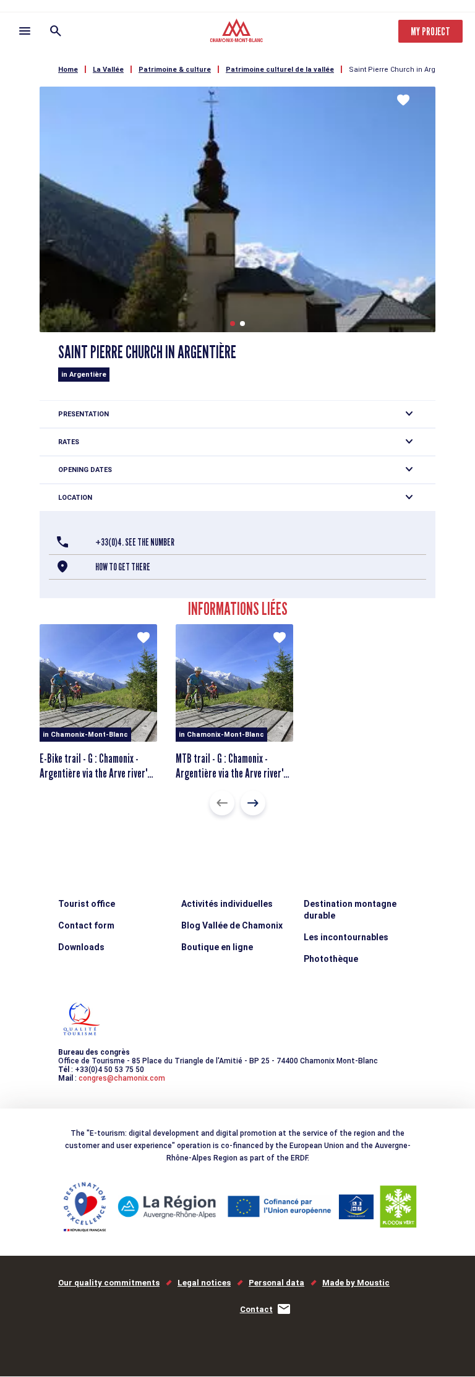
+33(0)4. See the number (134, 542)
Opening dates (85, 470)
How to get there (122, 567)
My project (430, 31)
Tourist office (86, 904)
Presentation (83, 414)
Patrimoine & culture (175, 70)
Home (68, 70)
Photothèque (331, 959)
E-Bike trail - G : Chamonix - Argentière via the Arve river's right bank (96, 773)
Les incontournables (346, 937)
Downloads (81, 947)
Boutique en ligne (217, 947)
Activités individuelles (227, 904)
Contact (256, 1309)
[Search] (55, 31)
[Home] (237, 32)
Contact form (86, 925)
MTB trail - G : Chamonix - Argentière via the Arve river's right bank (232, 773)
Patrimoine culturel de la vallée (280, 70)
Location (75, 498)
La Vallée (108, 70)
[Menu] (24, 31)
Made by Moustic (356, 1282)
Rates (68, 442)
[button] (232, 323)
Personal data (276, 1282)
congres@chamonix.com (122, 1078)
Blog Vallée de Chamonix (232, 925)
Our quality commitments (109, 1282)
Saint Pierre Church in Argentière (404, 70)
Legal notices (204, 1282)
